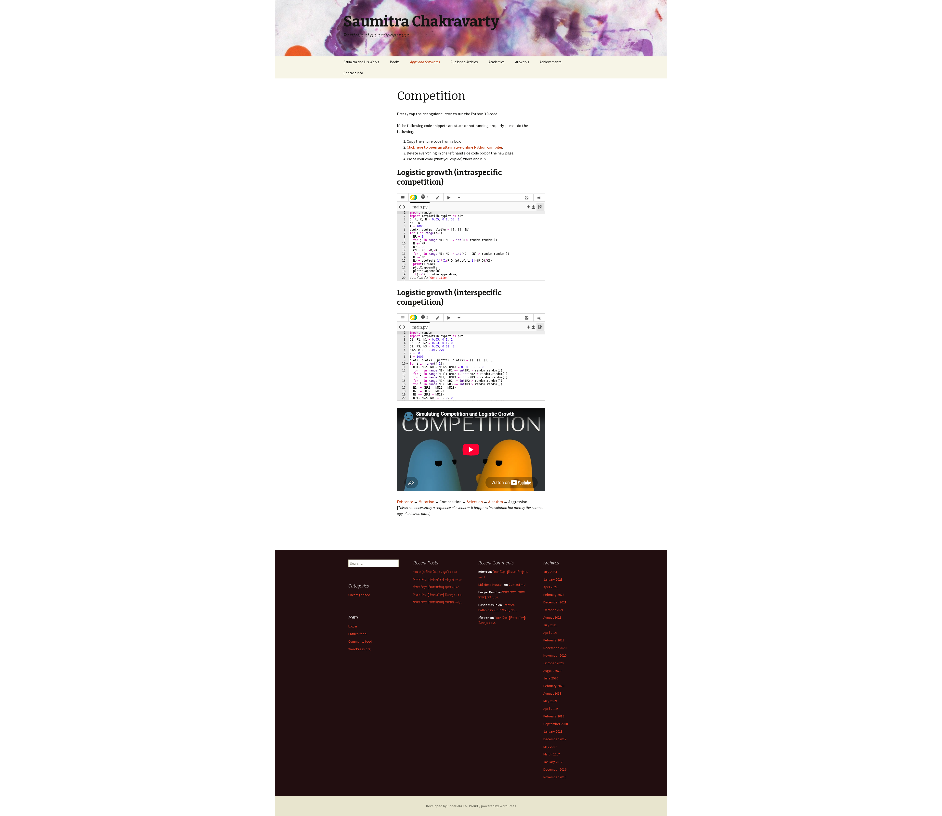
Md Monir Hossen (490, 584)
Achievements (551, 62)
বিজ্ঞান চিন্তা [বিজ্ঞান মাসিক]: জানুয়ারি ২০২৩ (437, 579)
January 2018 (553, 731)
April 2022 (550, 587)
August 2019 (552, 693)
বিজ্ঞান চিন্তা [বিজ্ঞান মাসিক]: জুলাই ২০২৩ (436, 587)
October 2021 (553, 610)
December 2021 (554, 602)
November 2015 (554, 777)
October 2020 (553, 663)
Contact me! (517, 584)
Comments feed (360, 641)
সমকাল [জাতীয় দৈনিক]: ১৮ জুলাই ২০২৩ (435, 572)
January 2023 (553, 579)
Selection (475, 501)
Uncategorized (359, 595)
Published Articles (464, 62)
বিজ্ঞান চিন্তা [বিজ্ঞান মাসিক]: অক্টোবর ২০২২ (437, 602)
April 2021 (550, 632)
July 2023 (550, 572)
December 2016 (554, 769)
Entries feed (357, 634)
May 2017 (550, 746)
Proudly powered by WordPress (492, 806)
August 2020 (552, 670)
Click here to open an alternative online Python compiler (454, 147)
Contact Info (353, 73)
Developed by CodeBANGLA (446, 806)
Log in (352, 626)
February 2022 (553, 594)
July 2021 (550, 625)
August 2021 (552, 617)
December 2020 (554, 648)
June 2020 (550, 678)
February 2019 (553, 716)
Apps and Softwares (425, 62)
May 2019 (550, 701)
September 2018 (555, 724)
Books (395, 62)
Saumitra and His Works (361, 62)
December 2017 (554, 739)
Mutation (426, 501)
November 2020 (554, 655)
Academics (496, 62)
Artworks (522, 62)
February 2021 (553, 640)
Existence (405, 501)
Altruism (495, 501)
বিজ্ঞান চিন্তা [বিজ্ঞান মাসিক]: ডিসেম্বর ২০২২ (438, 594)
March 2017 (551, 754)
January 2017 (553, 762)
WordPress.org (359, 649)
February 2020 (553, 686)
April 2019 (550, 708)
